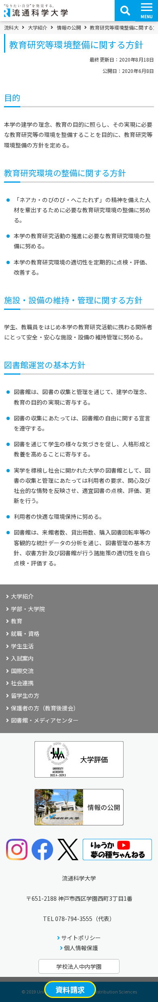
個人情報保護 (81, 948)
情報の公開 (69, 27)
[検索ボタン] (125, 10)
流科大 (11, 27)
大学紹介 (37, 27)
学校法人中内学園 (79, 966)
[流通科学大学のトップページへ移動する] (36, 14)
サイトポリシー (81, 938)
